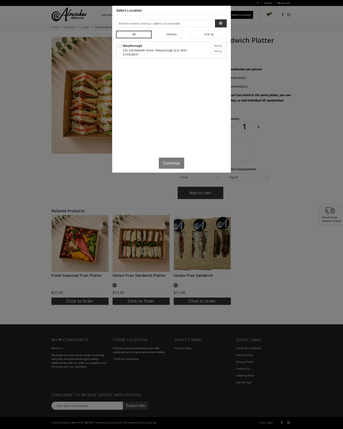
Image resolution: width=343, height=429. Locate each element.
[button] (134, 34)
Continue (171, 163)
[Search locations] (221, 23)
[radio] (171, 50)
